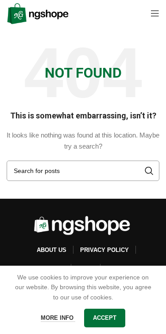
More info (58, 317)
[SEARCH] (149, 171)
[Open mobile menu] (155, 13)
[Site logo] (38, 12)
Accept (104, 317)
